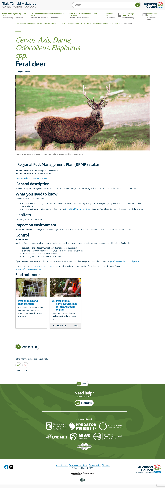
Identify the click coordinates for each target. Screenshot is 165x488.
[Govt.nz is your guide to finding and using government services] (82, 472)
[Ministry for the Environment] (108, 437)
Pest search (115, 23)
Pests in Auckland (100, 23)
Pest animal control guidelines (45, 266)
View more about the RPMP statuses (31, 178)
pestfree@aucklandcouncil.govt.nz (125, 261)
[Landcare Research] (111, 427)
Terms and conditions (78, 465)
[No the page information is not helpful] (25, 365)
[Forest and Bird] (56, 437)
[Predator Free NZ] (83, 427)
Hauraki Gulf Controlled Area (77, 209)
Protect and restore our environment (74, 23)
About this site (62, 465)
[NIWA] (80, 437)
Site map (106, 465)
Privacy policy (94, 465)
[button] (82, 480)
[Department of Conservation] (56, 427)
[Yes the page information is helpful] (18, 365)
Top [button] (84, 383)
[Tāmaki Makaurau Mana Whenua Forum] (84, 447)
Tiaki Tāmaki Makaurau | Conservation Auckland (36, 23)
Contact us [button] (86, 403)
